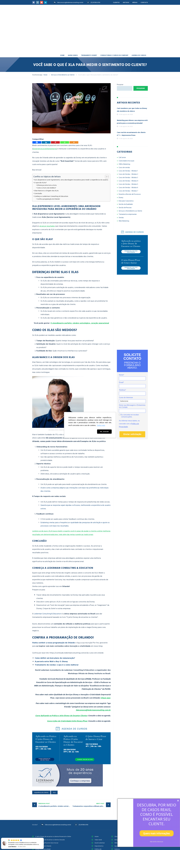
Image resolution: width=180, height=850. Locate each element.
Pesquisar (120, 84)
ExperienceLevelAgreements (44, 148)
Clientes (116, 2)
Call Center (122, 157)
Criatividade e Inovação (126, 161)
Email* (121, 382)
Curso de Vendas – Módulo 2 (128, 174)
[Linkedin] (46, 142)
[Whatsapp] (64, 142)
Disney (121, 197)
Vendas (121, 217)
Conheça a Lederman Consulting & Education (51, 196)
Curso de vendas (124, 167)
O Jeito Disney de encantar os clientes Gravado (50, 840)
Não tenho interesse (156, 841)
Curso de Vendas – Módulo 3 (128, 177)
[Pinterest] (55, 142)
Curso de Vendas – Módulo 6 (128, 187)
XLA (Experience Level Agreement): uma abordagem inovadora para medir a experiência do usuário (71, 179)
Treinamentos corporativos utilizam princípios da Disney (91, 805)
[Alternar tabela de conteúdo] (105, 176)
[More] (73, 142)
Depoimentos (99, 846)
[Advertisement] (132, 312)
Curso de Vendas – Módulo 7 (128, 191)
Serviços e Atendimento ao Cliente (130, 211)
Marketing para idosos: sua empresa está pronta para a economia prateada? (132, 121)
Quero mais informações (156, 833)
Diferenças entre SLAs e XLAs (47, 185)
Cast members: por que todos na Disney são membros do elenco (132, 109)
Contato (144, 2)
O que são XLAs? (40, 182)
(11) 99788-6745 (95, 2)
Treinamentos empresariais (128, 214)
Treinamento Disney (89, 55)
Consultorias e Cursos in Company (114, 55)
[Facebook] (36, 142)
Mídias (134, 2)
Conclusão (38, 193)
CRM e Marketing (124, 164)
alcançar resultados (47, 226)
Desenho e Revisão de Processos (130, 194)
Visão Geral (98, 840)
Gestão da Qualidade (126, 204)
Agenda (116, 846)
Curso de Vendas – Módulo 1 (128, 171)
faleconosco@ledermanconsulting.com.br (70, 2)
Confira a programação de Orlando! (48, 199)
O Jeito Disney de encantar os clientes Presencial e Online (53, 836)
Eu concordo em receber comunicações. (129, 416)
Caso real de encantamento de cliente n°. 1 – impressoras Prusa (131, 134)
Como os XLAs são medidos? (46, 188)
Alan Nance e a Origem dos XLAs (46, 190)
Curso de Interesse (126, 397)
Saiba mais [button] (101, 425)
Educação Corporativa (126, 201)
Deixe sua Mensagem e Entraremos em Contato (132, 406)
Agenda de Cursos (139, 55)
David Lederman (100, 843)
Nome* (121, 375)
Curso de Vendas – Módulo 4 (128, 181)
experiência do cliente (41, 792)
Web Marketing (124, 221)
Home (62, 55)
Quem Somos (73, 55)
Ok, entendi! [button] (104, 431)
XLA (54, 792)
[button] (43, 838)
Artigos (126, 2)
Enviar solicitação (132, 434)
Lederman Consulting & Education (47, 613)
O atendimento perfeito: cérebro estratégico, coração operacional (80, 323)
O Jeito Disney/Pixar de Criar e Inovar (46, 843)
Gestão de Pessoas (125, 207)
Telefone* (122, 390)
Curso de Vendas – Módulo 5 (128, 184)
